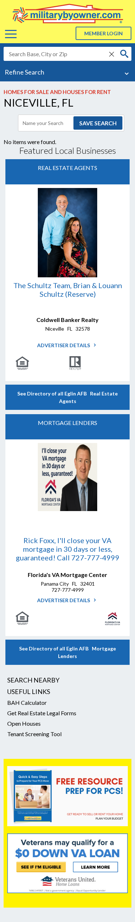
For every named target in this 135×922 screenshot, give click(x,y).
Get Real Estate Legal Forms (41, 713)
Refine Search (24, 72)
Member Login (103, 33)
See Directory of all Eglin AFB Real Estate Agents (67, 397)
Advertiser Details (64, 345)
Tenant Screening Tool (34, 733)
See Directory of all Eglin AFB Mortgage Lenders (67, 652)
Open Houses (24, 723)
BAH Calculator (27, 702)
